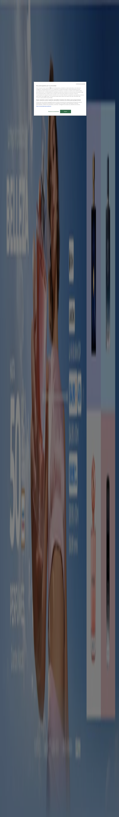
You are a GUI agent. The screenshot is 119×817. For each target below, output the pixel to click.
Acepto (65, 111)
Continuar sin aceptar (80, 83)
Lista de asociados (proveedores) (43, 106)
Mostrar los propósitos (53, 111)
